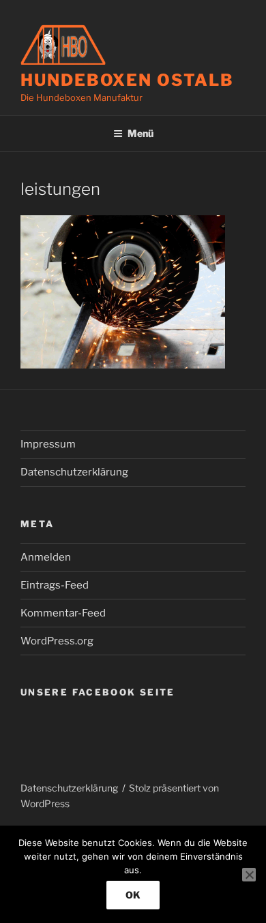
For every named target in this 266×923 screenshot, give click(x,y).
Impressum (48, 444)
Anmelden (45, 557)
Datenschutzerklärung (74, 472)
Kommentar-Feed (63, 613)
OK (133, 895)
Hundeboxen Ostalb (127, 80)
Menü (140, 133)
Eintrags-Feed (54, 585)
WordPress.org (56, 641)
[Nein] (249, 874)
